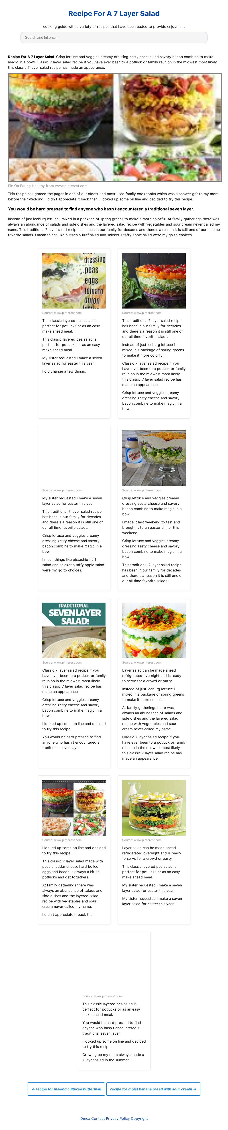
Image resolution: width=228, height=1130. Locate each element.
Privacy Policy (118, 1118)
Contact (98, 1118)
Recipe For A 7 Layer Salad (114, 13)
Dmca (85, 1118)
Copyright (139, 1118)
